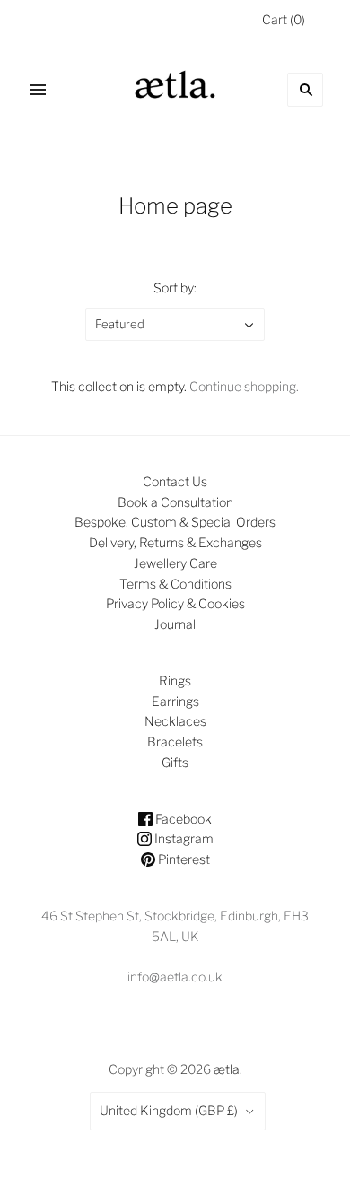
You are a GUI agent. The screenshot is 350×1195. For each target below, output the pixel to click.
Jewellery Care (175, 563)
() (283, 19)
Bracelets (175, 741)
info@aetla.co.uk (175, 976)
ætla (227, 1069)
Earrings (175, 701)
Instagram (183, 838)
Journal (175, 624)
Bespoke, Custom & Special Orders (175, 521)
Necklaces (175, 720)
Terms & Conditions (175, 583)
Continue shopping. (244, 386)
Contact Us (175, 481)
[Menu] (37, 90)
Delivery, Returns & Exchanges (175, 542)
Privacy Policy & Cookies (175, 603)
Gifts (175, 762)
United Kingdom (169, 1110)
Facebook (182, 818)
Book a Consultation (175, 502)
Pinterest (182, 859)
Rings (175, 680)
